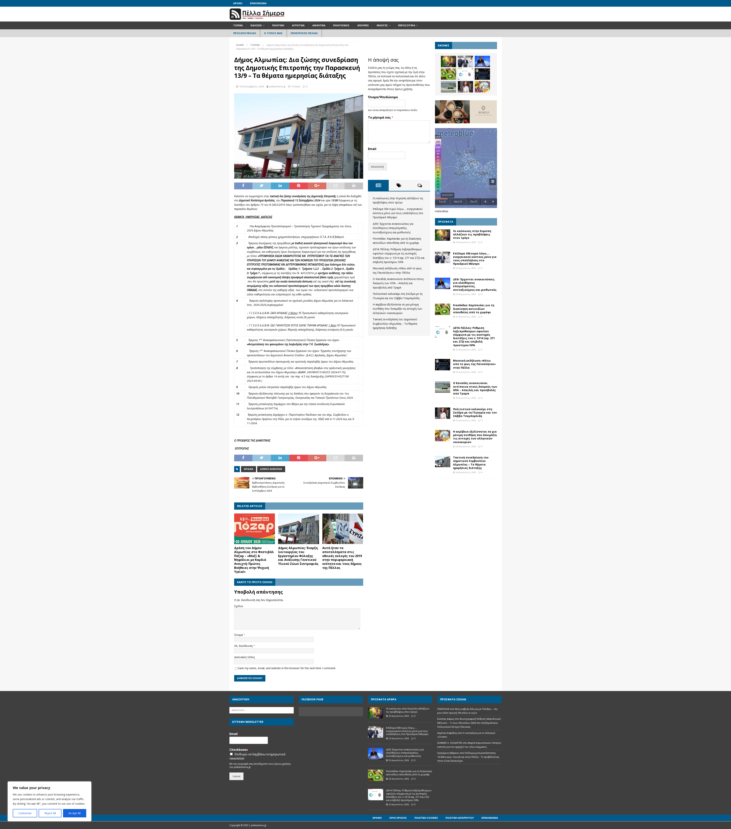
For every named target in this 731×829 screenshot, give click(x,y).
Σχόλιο (238, 606)
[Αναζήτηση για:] (261, 710)
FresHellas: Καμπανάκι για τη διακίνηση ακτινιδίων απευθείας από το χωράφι (473, 308)
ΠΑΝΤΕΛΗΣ (443, 709)
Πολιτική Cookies (426, 817)
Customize (25, 813)
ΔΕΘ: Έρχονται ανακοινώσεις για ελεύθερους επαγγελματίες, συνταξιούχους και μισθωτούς (393, 228)
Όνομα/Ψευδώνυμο (383, 97)
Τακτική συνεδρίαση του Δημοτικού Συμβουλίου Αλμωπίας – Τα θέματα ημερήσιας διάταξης (395, 323)
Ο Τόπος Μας (273, 33)
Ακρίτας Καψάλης (447, 733)
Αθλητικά (318, 25)
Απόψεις (363, 25)
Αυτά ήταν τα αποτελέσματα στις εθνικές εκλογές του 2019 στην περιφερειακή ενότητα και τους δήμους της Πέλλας (342, 558)
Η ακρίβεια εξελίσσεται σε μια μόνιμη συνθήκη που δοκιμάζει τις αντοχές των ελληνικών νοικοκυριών (397, 309)
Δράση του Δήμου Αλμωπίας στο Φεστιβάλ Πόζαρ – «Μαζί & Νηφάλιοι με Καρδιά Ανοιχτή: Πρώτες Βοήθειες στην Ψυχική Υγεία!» (254, 560)
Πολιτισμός (341, 25)
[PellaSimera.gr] (256, 19)
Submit (236, 776)
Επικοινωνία (258, 3)
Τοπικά (238, 25)
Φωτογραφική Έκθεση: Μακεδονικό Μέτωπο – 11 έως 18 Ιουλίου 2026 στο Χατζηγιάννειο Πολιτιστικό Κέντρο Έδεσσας (469, 723)
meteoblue (441, 211)
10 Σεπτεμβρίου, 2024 (251, 86)
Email (372, 149)
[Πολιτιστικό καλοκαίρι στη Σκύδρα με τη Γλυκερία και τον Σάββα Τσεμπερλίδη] (465, 86)
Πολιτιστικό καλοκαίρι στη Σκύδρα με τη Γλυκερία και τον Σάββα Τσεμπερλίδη (475, 412)
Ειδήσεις (256, 25)
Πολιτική (278, 25)
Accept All (75, 813)
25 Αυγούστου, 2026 (466, 242)
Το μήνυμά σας (380, 118)
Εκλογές (382, 25)
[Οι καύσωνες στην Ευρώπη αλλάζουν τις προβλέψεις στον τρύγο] (448, 61)
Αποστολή (377, 166)
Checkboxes (239, 750)
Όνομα (238, 635)
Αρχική (237, 3)
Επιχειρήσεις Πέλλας (304, 33)
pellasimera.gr (277, 86)
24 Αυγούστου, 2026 (466, 446)
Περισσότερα (406, 25)
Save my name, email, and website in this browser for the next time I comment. (287, 668)
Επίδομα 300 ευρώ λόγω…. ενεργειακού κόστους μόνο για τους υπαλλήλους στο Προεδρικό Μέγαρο (398, 213)
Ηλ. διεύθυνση (243, 646)
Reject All (50, 813)
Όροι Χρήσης (398, 817)
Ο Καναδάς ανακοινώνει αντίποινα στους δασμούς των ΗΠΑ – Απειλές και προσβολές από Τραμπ (398, 283)
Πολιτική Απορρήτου (459, 817)
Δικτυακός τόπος (244, 657)
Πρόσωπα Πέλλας (244, 33)
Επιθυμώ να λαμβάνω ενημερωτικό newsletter (257, 756)
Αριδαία (248, 469)
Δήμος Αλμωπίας (271, 469)
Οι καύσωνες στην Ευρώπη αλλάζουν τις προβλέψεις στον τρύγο (472, 234)
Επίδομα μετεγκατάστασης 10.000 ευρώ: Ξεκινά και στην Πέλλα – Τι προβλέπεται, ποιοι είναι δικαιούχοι (468, 757)
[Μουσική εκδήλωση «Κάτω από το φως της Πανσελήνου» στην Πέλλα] (482, 74)
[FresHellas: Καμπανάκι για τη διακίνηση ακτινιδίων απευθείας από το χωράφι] (448, 74)
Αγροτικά (298, 25)
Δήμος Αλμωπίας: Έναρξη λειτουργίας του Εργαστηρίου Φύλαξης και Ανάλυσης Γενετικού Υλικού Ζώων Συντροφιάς (298, 556)
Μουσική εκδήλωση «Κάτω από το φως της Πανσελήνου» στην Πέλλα (474, 364)
